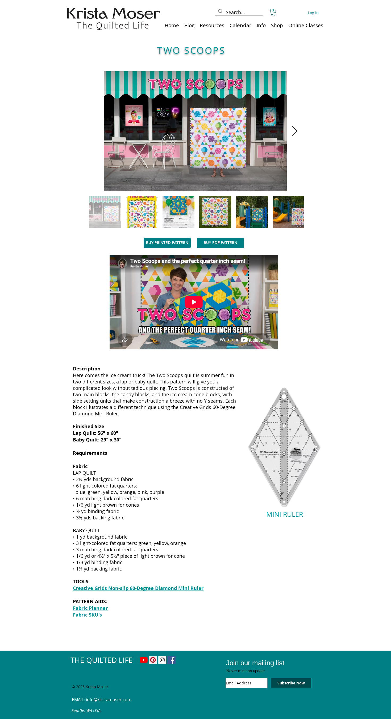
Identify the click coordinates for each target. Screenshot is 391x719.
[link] (273, 12)
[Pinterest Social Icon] (153, 660)
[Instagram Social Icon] (162, 660)
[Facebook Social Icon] (172, 660)
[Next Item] (295, 131)
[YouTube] (144, 660)
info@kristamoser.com (108, 700)
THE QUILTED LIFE (101, 660)
